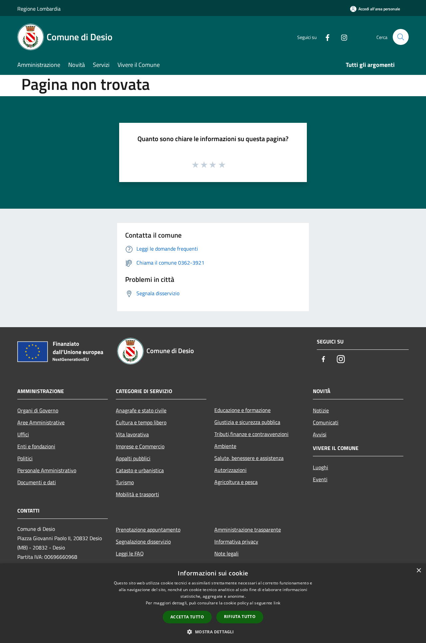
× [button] (418, 570)
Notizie (321, 410)
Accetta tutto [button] (187, 617)
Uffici (23, 434)
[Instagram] (341, 36)
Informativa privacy (236, 541)
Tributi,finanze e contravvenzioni (251, 434)
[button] (213, 631)
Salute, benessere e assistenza (249, 458)
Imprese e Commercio (140, 446)
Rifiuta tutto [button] (240, 616)
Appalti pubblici (133, 458)
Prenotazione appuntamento (148, 530)
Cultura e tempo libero (141, 422)
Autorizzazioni (230, 470)
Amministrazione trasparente (247, 530)
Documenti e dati (36, 482)
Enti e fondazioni (36, 446)
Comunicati (325, 422)
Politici (25, 458)
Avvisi (319, 434)
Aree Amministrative (41, 422)
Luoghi (320, 467)
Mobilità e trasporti (137, 494)
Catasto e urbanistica (140, 470)
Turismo (125, 482)
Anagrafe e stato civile (141, 410)
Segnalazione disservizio (143, 541)
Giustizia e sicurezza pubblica (247, 422)
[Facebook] (324, 36)
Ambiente (225, 446)
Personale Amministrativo (46, 470)
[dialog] (213, 603)
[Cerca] (401, 37)
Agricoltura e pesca (236, 482)
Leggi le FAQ (130, 553)
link (277, 603)
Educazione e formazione (242, 410)
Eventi (320, 479)
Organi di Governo (37, 410)
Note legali (226, 553)
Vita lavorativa (132, 434)
